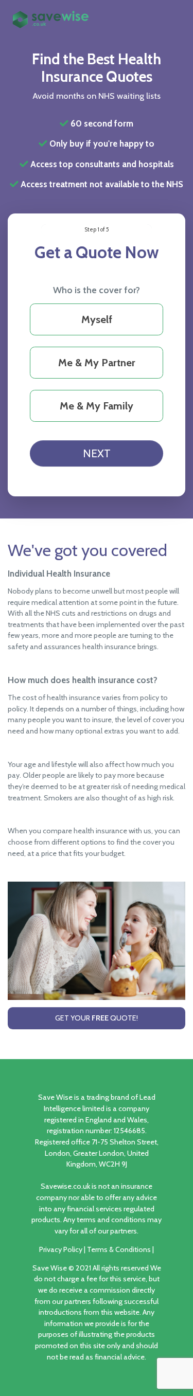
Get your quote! (96, 1018)
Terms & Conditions (119, 1249)
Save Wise (49, 1268)
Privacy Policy (60, 1249)
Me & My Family (96, 406)
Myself (96, 319)
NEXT (97, 453)
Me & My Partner (96, 362)
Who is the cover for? (96, 290)
